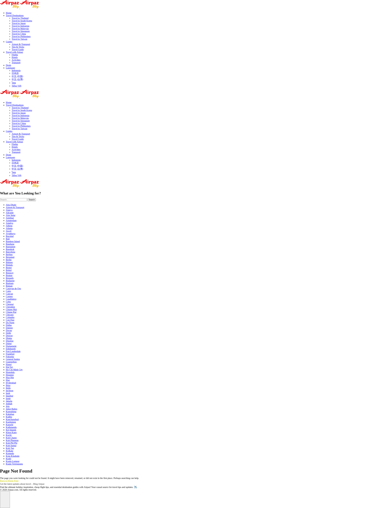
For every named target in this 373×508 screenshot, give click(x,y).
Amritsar (10, 218)
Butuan (9, 286)
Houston (10, 375)
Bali (8, 239)
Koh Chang (11, 437)
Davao (9, 330)
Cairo (8, 291)
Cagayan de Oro (13, 288)
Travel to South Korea (22, 20)
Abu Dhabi (11, 205)
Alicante (10, 212)
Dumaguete (11, 346)
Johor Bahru (11, 409)
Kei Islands (11, 430)
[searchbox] (13, 199)
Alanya (9, 210)
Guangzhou (11, 362)
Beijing (9, 254)
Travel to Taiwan (19, 39)
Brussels (10, 278)
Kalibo (9, 417)
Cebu (8, 301)
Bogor (9, 267)
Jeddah (9, 403)
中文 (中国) (17, 76)
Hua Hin (10, 377)
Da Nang (10, 322)
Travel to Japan (19, 23)
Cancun (9, 294)
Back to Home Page (9, 481)
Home (9, 13)
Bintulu (9, 265)
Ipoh (8, 393)
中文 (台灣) (17, 79)
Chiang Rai (11, 312)
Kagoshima (11, 411)
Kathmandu (11, 427)
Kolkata (9, 451)
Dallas (9, 325)
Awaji (8, 231)
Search (32, 200)
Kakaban (10, 414)
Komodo (10, 453)
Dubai (9, 343)
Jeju (7, 406)
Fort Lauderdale (13, 351)
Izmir (8, 398)
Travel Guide (18, 49)
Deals (8, 65)
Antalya (9, 223)
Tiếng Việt (16, 86)
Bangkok (10, 249)
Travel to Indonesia (20, 26)
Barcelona (10, 252)
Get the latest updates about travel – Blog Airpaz (22, 484)
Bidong (9, 262)
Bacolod (10, 236)
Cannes (9, 296)
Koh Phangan (12, 440)
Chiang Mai (11, 309)
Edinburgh (11, 348)
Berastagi (10, 257)
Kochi (9, 435)
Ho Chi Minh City (14, 369)
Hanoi (9, 364)
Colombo (10, 317)
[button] (5, 499)
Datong (9, 328)
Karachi (9, 424)
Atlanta (9, 228)
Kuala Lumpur (12, 461)
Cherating (10, 307)
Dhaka (9, 338)
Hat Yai (9, 367)
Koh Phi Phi (11, 443)
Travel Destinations (15, 15)
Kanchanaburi (12, 419)
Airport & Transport (21, 44)
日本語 (15, 73)
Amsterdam (11, 220)
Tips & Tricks (18, 47)
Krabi (8, 458)
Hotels (15, 57)
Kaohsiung (11, 422)
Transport (16, 62)
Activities (16, 60)
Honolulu (10, 372)
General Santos (13, 359)
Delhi (8, 333)
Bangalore (10, 246)
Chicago (10, 314)
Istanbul (9, 396)
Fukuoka (10, 356)
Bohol (9, 270)
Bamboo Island (13, 241)
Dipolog (9, 341)
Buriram (9, 283)
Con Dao (10, 320)
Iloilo (8, 388)
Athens (9, 225)
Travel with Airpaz (14, 52)
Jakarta (9, 401)
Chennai (10, 304)
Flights (15, 55)
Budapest (10, 280)
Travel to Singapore (21, 31)
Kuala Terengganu (14, 464)
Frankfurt (10, 354)
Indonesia (16, 70)
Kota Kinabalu (12, 456)
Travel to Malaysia (20, 28)
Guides (9, 41)
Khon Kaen (11, 432)
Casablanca (11, 299)
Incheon (9, 390)
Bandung (10, 244)
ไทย (14, 83)
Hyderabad (11, 383)
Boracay (10, 273)
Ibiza (8, 385)
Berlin (9, 260)
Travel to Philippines (21, 36)
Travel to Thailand (20, 18)
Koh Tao (10, 448)
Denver (9, 335)
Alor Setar (10, 215)
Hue (8, 380)
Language (10, 68)
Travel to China (19, 34)
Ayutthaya (10, 233)
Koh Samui (11, 445)
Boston (9, 275)
